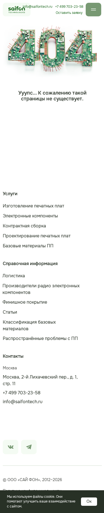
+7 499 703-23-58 (69, 6)
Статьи (10, 312)
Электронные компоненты (30, 216)
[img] (10, 447)
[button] (69, 12)
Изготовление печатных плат (33, 206)
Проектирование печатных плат (36, 236)
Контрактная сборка (24, 226)
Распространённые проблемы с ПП (40, 338)
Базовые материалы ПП (28, 246)
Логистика (13, 276)
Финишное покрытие (24, 302)
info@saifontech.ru (37, 6)
